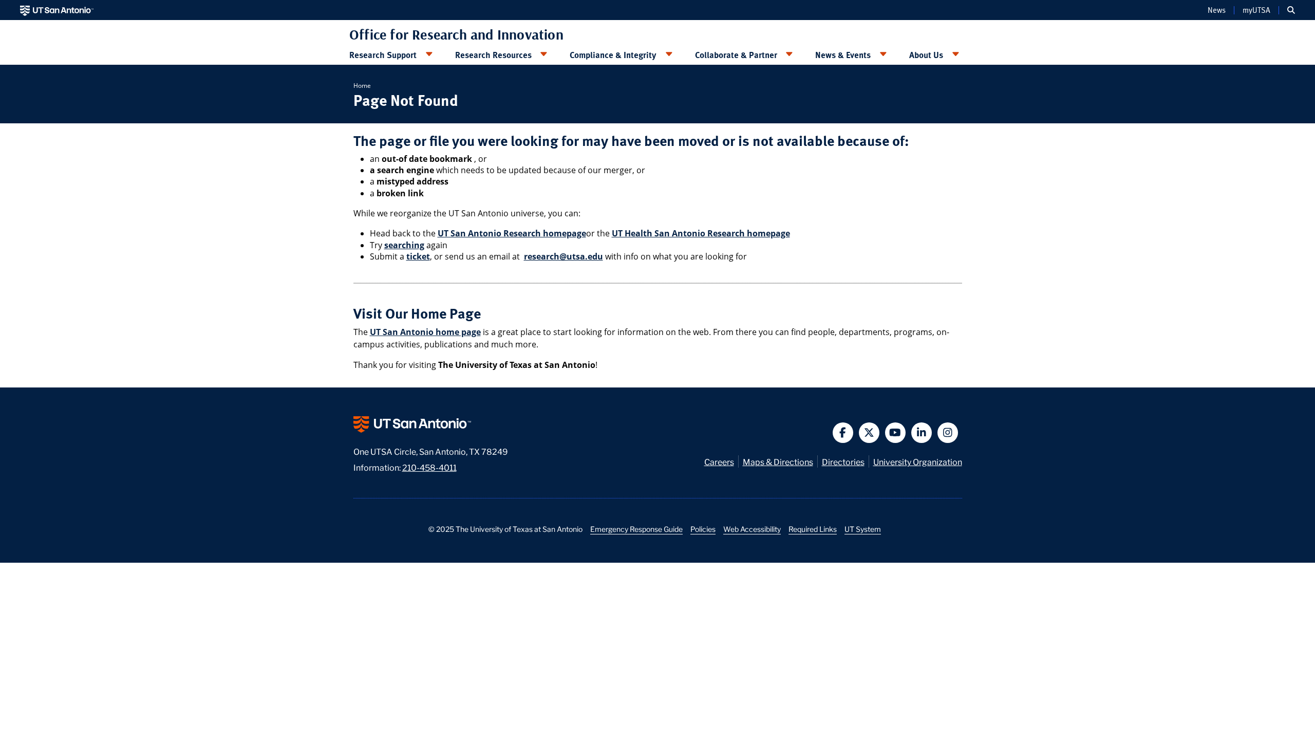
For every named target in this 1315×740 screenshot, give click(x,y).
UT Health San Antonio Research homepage (701, 233)
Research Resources (493, 54)
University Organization (917, 461)
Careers (719, 461)
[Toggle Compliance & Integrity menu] (669, 54)
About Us (926, 54)
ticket (418, 256)
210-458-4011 (429, 467)
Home (362, 85)
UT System (862, 529)
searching (404, 245)
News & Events (843, 54)
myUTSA (1256, 10)
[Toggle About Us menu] (955, 54)
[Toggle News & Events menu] (883, 54)
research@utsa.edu (563, 256)
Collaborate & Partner (736, 54)
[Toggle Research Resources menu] (544, 54)
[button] (1291, 10)
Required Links (812, 529)
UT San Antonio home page (425, 332)
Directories (843, 461)
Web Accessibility (752, 529)
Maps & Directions (778, 461)
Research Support (383, 54)
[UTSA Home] (56, 10)
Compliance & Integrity (613, 54)
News (1217, 10)
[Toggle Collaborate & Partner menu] (789, 54)
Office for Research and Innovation (456, 34)
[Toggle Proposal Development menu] (429, 54)
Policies (703, 529)
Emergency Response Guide (636, 529)
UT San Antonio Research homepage (512, 233)
